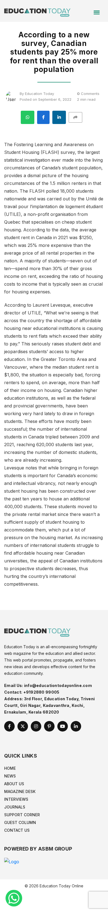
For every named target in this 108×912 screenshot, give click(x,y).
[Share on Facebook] (43, 117)
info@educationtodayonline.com (58, 685)
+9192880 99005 (41, 692)
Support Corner (22, 814)
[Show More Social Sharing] (78, 117)
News (10, 776)
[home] (37, 10)
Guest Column (20, 822)
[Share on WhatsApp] (27, 117)
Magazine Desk (19, 791)
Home (10, 768)
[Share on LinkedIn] (59, 117)
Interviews (16, 799)
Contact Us (17, 830)
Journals (14, 807)
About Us (14, 783)
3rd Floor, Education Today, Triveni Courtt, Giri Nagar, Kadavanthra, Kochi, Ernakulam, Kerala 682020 (49, 705)
